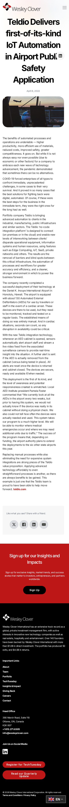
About (6, 666)
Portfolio (7, 676)
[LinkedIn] (34, 524)
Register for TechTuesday (23, 764)
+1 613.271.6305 (11, 729)
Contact (7, 700)
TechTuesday (9, 681)
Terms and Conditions (12, 795)
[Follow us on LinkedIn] (5, 755)
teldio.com (19, 489)
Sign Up (35, 590)
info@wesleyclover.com (15, 733)
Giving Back (9, 691)
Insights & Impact (12, 686)
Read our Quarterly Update (24, 775)
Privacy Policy (29, 795)
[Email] (43, 524)
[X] (14, 524)
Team (5, 671)
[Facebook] (24, 524)
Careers (7, 695)
